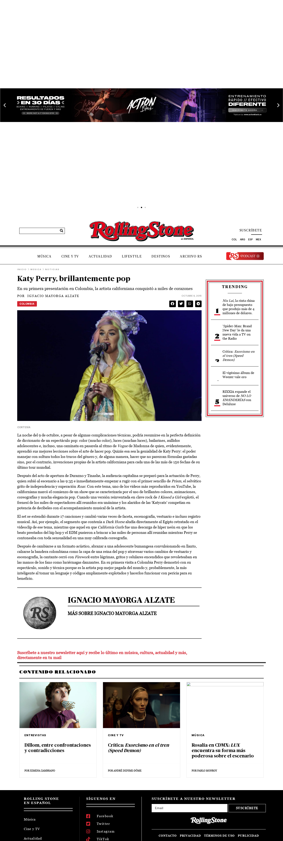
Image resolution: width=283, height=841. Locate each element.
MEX (258, 239)
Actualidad (100, 256)
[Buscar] (61, 231)
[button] (4, 105)
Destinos (160, 256)
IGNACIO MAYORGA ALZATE (48, 296)
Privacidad (190, 835)
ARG (242, 239)
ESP (250, 239)
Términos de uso (219, 835)
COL (234, 239)
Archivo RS (191, 256)
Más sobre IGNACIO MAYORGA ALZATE (112, 613)
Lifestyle (132, 256)
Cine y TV (70, 256)
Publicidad (248, 835)
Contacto (168, 835)
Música (44, 256)
